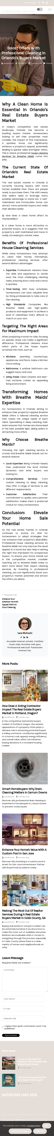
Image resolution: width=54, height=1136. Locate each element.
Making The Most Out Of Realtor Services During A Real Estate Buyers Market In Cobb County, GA (24, 914)
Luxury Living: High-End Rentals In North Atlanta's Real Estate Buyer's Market (32, 1061)
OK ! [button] (46, 1125)
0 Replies (49, 63)
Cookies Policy (33, 1125)
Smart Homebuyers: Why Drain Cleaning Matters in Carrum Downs (24, 790)
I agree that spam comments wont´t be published (25, 1027)
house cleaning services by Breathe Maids (25, 154)
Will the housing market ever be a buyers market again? (32, 1078)
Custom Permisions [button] (20, 1131)
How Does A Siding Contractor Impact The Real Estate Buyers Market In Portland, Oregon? (21, 709)
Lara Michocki (9, 63)
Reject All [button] (40, 1131)
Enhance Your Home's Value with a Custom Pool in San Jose (24, 851)
